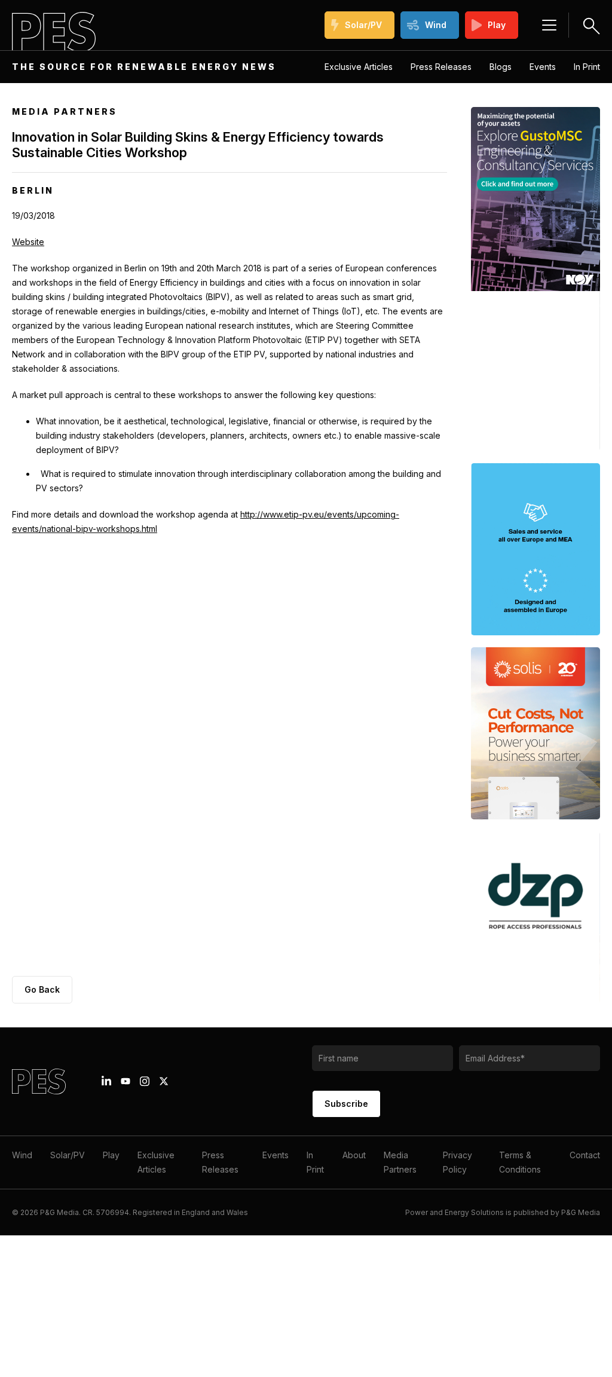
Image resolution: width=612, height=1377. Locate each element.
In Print (587, 67)
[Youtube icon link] (125, 1081)
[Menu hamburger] (549, 25)
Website (28, 242)
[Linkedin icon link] (106, 1081)
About (354, 1155)
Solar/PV (363, 25)
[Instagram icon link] (144, 1081)
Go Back (42, 989)
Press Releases (441, 67)
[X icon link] (164, 1081)
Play (497, 25)
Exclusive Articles (359, 67)
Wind (435, 25)
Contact (585, 1155)
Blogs (500, 67)
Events (543, 67)
